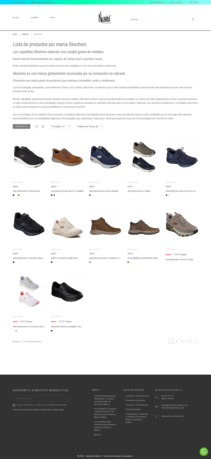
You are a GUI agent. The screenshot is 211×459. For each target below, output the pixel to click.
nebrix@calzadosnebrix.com (175, 405)
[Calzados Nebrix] (105, 17)
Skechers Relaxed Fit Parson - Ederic (106, 258)
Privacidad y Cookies (135, 400)
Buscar (194, 19)
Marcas (97, 435)
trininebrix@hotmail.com (173, 408)
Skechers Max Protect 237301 (179, 259)
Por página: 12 (58, 126)
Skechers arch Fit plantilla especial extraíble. (35, 326)
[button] (37, 126)
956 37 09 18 (167, 399)
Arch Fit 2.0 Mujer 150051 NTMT (64, 258)
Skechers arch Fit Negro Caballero (30, 258)
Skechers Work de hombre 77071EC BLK (69, 326)
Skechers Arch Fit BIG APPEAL (26, 191)
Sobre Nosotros (133, 409)
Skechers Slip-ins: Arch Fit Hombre (67, 191)
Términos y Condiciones (137, 405)
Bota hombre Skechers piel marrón (144, 258)
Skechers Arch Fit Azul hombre (103, 191)
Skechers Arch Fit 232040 (138, 191)
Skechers (18, 182)
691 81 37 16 (167, 396)
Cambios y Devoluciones (137, 396)
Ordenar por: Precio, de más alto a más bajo (91, 126)
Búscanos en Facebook (173, 416)
